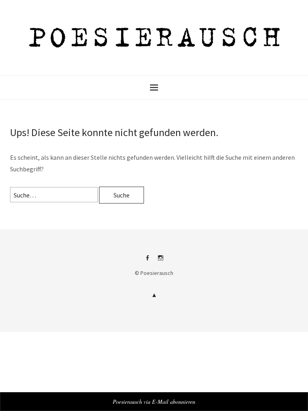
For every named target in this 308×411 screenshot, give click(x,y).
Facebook (148, 261)
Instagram (161, 261)
